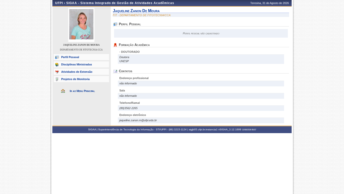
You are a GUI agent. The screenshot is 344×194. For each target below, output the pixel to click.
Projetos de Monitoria (75, 79)
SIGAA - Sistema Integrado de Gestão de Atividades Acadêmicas (120, 3)
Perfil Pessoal (70, 57)
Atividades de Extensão (76, 71)
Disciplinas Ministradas (76, 64)
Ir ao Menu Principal (82, 90)
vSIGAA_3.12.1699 (229, 129)
